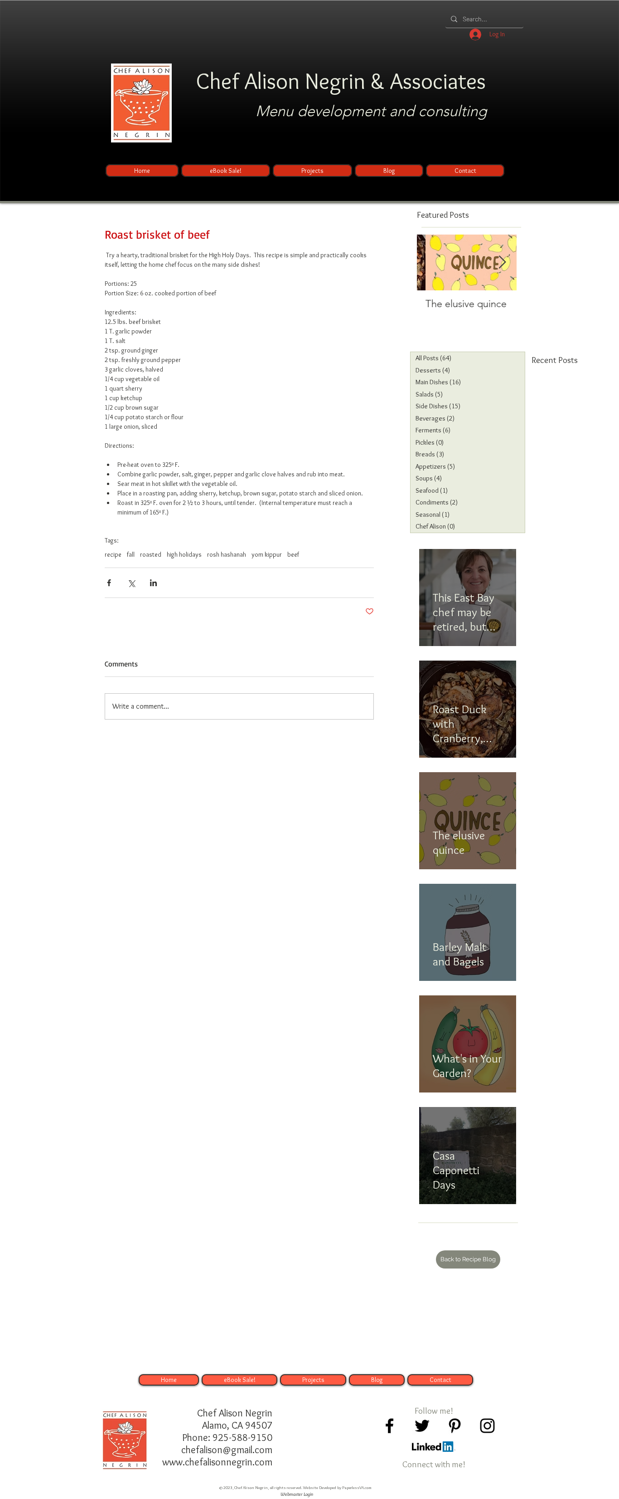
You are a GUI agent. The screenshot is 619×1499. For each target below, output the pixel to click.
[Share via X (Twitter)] (131, 582)
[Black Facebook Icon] (389, 1425)
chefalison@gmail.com (226, 1450)
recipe (113, 554)
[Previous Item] (431, 262)
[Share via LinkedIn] (153, 582)
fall (131, 554)
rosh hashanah (226, 554)
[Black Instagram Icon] (487, 1425)
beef (293, 554)
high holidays (184, 554)
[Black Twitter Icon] (422, 1425)
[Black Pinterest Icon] (454, 1425)
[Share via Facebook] (109, 582)
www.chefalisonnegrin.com (217, 1462)
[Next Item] (502, 262)
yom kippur (266, 554)
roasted (150, 554)
